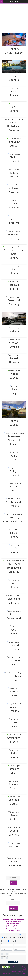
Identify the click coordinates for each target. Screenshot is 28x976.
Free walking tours (13, 928)
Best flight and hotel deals (15, 919)
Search (13, 883)
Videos (15, 967)
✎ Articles (21, 973)
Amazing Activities (14, 926)
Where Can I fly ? (15, 2)
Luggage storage (13, 924)
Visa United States (13, 930)
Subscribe (13, 908)
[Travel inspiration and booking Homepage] (1, 1)
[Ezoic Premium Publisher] (6, 968)
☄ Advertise (13, 973)
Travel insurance (15, 921)
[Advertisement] (14, 18)
